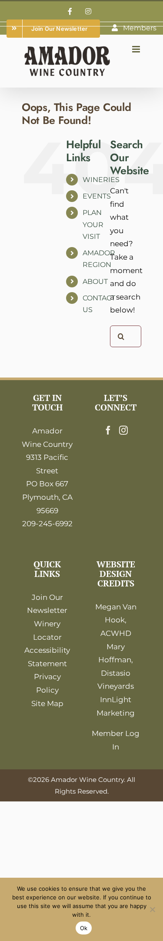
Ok (84, 928)
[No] (152, 909)
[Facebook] (108, 430)
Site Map (47, 703)
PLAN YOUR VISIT (93, 224)
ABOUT (95, 281)
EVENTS (97, 196)
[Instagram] (123, 430)
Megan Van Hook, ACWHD (115, 620)
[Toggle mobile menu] (136, 49)
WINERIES (101, 180)
